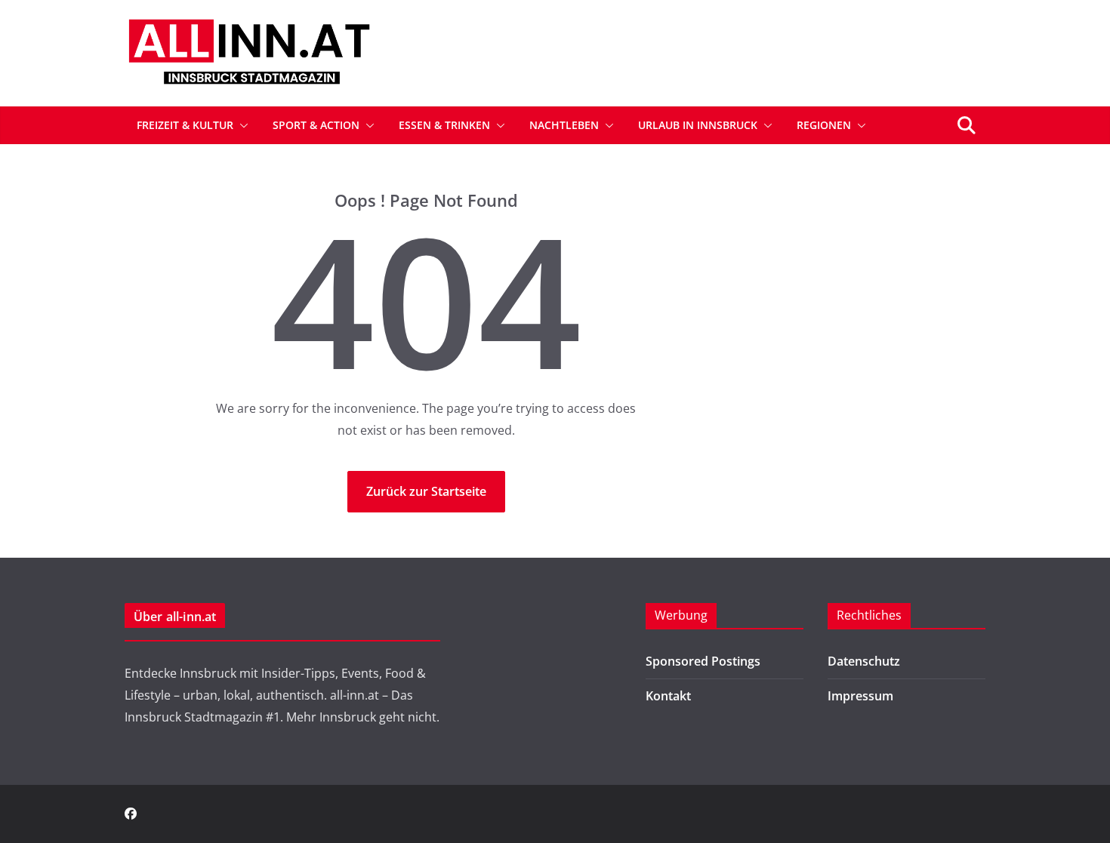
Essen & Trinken (444, 125)
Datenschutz (864, 661)
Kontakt (668, 696)
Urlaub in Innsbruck (697, 125)
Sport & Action (316, 125)
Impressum (860, 696)
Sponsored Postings (703, 661)
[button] (240, 125)
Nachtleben (564, 125)
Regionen (824, 125)
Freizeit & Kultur (185, 125)
